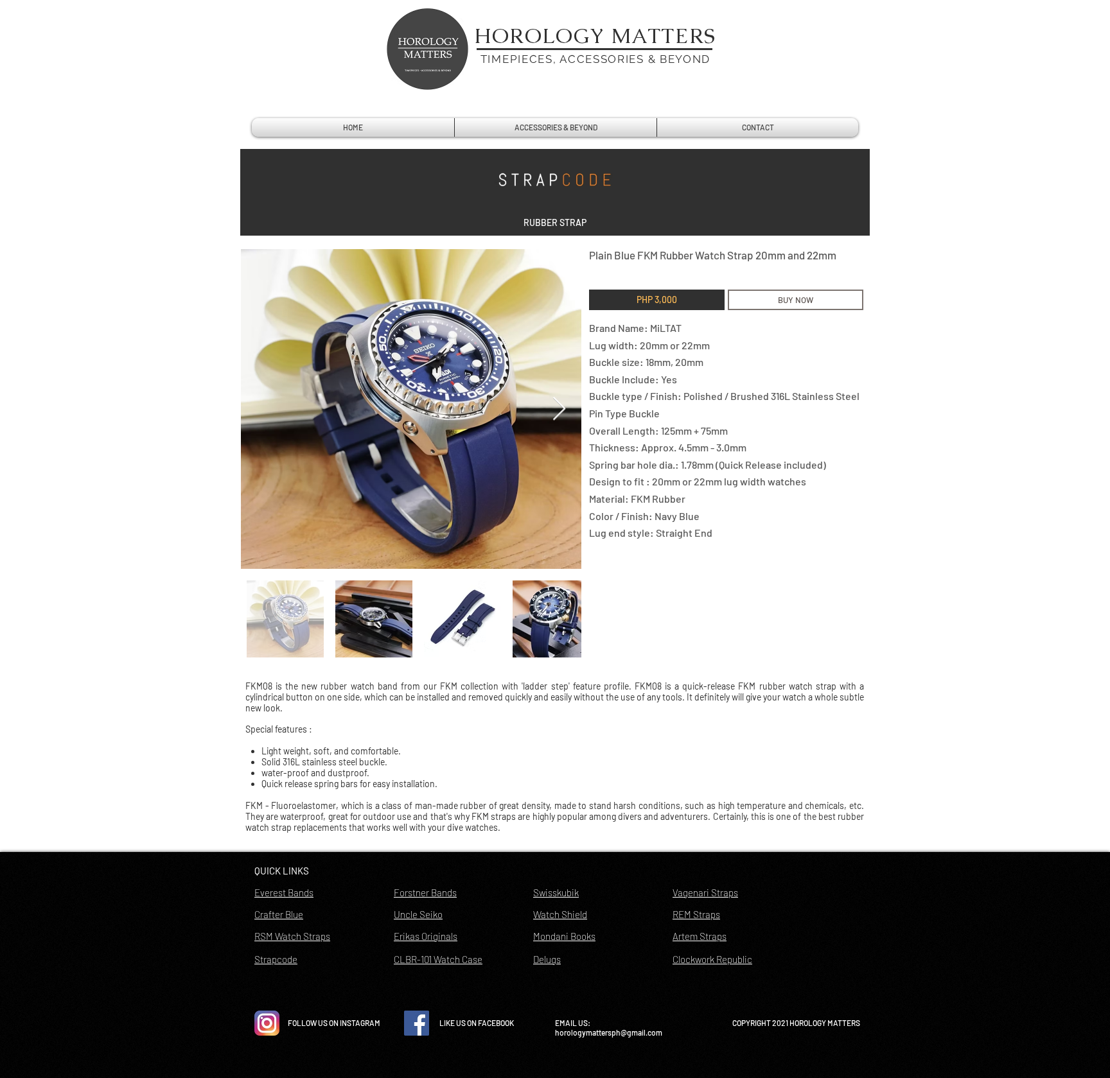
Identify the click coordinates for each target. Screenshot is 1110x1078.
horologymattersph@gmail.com (608, 1032)
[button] (555, 223)
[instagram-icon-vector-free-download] (266, 1023)
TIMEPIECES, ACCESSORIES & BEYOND (595, 59)
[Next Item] (559, 409)
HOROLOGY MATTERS (595, 35)
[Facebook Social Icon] (416, 1023)
